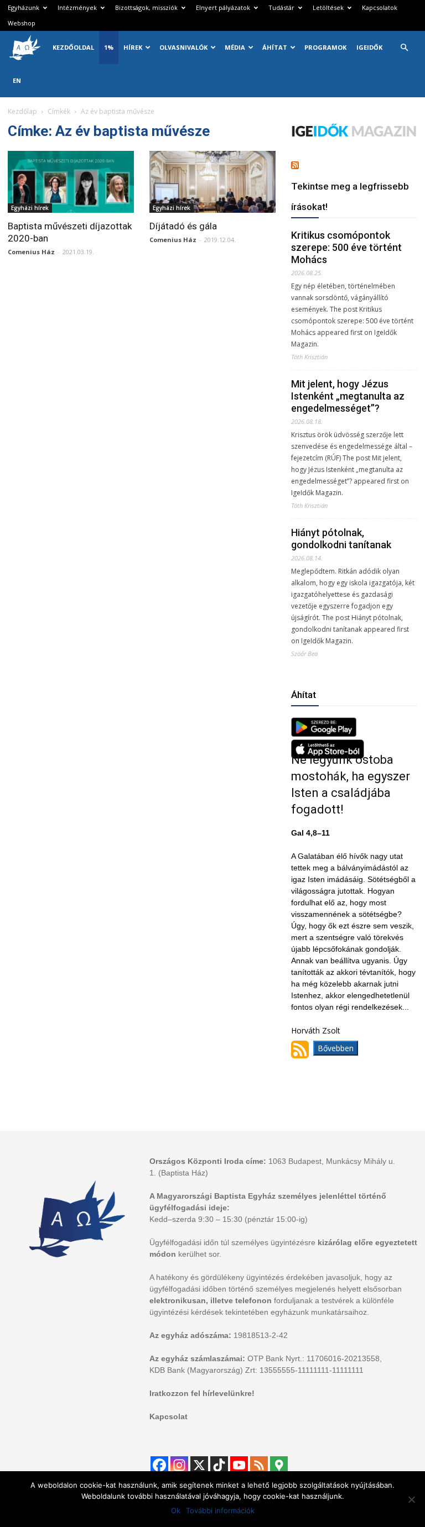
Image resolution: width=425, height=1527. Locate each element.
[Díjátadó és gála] (212, 182)
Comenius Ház (31, 252)
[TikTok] (219, 1465)
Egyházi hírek (30, 208)
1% (108, 47)
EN (17, 80)
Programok (325, 47)
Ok (175, 1510)
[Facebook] (159, 1465)
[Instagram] (179, 1465)
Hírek (132, 47)
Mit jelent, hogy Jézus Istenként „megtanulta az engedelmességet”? (348, 396)
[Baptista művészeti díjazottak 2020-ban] (71, 182)
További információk (220, 1510)
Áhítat (274, 47)
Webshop (21, 23)
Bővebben (336, 1048)
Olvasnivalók (183, 47)
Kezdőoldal (73, 47)
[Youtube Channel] (239, 1465)
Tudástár (281, 7)
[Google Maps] (279, 1465)
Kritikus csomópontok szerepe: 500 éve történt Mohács (346, 247)
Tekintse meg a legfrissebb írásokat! (350, 196)
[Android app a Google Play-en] (323, 733)
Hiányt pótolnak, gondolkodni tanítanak (341, 538)
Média (235, 47)
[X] (199, 1465)
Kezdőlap (22, 111)
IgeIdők (369, 47)
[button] (404, 48)
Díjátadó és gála (183, 226)
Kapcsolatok (379, 7)
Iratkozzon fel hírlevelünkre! (202, 1393)
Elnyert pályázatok (223, 7)
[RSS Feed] (259, 1465)
